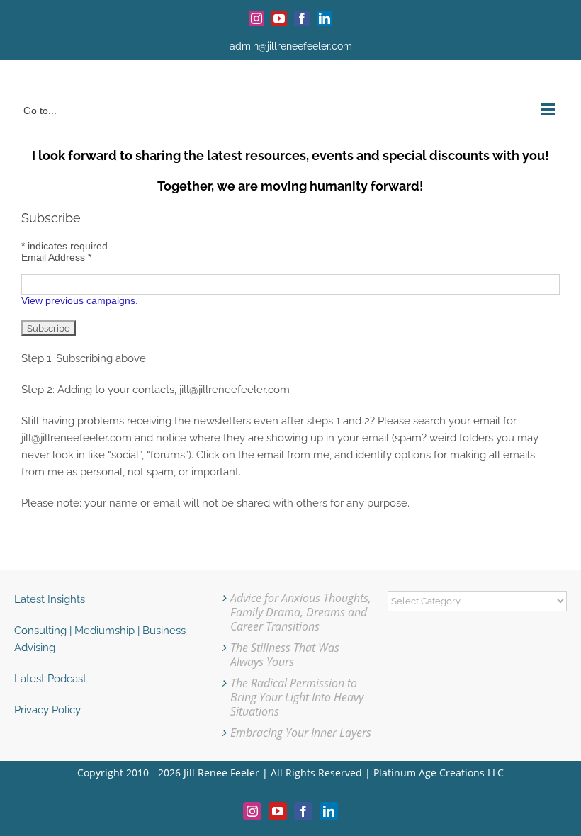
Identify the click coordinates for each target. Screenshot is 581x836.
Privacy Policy (47, 710)
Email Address (56, 257)
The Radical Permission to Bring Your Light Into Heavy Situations (296, 697)
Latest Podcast (50, 678)
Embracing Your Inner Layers (300, 732)
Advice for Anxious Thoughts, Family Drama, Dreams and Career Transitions (300, 612)
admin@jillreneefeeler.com (291, 46)
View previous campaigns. (79, 300)
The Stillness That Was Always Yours (284, 654)
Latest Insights (49, 599)
